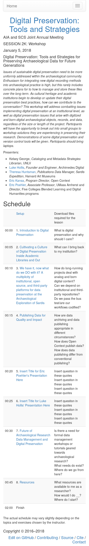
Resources (27, 482)
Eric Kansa (16, 180)
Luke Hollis (16, 167)
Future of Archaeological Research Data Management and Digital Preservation (33, 437)
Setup (20, 213)
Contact (79, 541)
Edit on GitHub (21, 537)
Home (12, 5)
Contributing (47, 537)
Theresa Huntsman (22, 172)
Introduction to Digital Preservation (32, 232)
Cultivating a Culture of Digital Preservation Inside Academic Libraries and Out (31, 253)
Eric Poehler (17, 185)
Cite (80, 537)
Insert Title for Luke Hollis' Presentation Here (33, 403)
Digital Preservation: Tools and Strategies (44, 24)
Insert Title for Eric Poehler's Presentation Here (31, 375)
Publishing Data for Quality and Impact (31, 317)
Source (67, 537)
